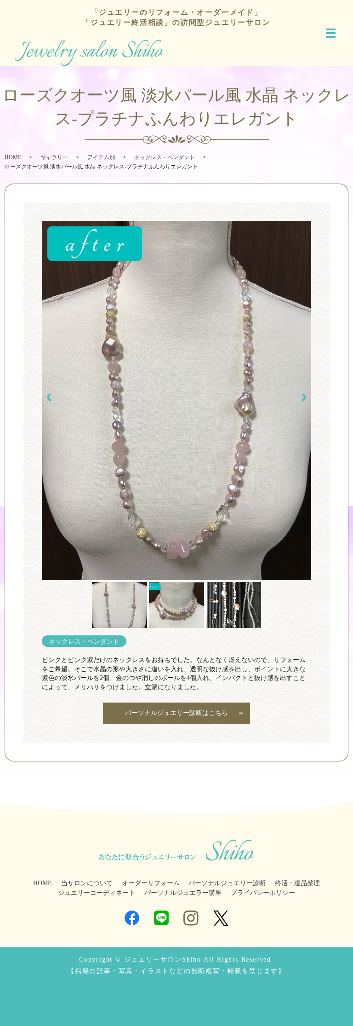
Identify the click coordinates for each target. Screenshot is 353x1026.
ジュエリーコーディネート (96, 892)
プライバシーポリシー (263, 892)
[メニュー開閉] (331, 33)
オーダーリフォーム (151, 883)
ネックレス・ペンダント (164, 157)
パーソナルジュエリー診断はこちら (176, 712)
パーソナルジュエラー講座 (183, 892)
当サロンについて (87, 883)
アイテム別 (101, 157)
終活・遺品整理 (297, 883)
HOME (13, 157)
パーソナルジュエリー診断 (227, 883)
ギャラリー (54, 157)
